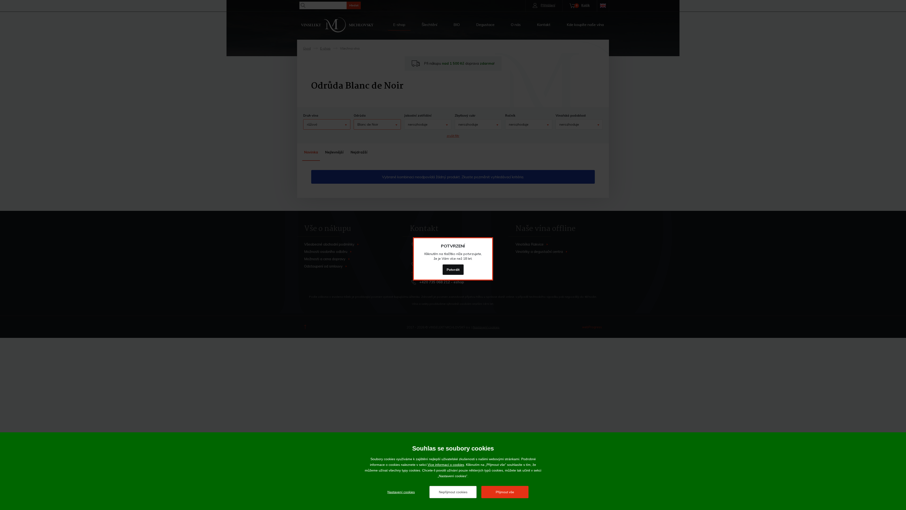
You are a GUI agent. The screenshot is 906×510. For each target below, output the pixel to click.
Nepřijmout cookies (453, 492)
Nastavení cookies (401, 492)
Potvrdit (453, 270)
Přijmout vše (505, 492)
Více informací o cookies (446, 465)
